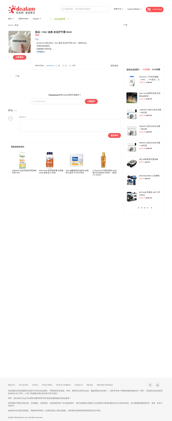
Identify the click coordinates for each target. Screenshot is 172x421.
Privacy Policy (47, 385)
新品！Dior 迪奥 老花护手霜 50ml (53, 33)
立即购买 (19, 57)
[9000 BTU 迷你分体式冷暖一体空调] (131, 136)
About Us (11, 385)
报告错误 (114, 66)
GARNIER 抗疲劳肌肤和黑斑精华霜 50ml (24, 172)
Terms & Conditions (63, 385)
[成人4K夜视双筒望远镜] (131, 169)
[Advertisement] (64, 84)
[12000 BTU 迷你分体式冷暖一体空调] (131, 119)
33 (59, 66)
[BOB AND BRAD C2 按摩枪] (131, 185)
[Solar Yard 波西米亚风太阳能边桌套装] (131, 103)
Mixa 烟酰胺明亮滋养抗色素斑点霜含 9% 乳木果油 (77, 172)
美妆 (17, 25)
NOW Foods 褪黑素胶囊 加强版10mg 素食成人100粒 (51, 172)
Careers (35, 385)
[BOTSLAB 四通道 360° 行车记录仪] (131, 202)
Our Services (23, 385)
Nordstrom (50, 66)
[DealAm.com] (21, 9)
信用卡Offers (23, 19)
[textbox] (84, 9)
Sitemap (90, 385)
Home (10, 25)
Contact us (79, 385)
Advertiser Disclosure (105, 385)
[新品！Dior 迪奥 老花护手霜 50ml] (19, 52)
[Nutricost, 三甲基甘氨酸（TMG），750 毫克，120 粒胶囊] (131, 86)
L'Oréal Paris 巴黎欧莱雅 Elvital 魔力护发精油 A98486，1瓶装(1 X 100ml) (105, 173)
